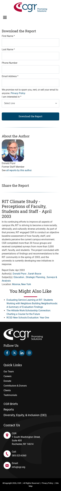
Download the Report (30, 116)
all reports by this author (18, 170)
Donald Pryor (19, 273)
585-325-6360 (19, 455)
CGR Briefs (11, 404)
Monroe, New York (21, 284)
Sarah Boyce (34, 273)
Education (19, 277)
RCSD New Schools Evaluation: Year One (28, 317)
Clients (7, 390)
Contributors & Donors (15, 385)
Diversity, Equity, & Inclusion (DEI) (25, 415)
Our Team (9, 371)
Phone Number (9, 62)
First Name (8, 36)
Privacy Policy (18, 93)
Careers (7, 376)
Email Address (10, 76)
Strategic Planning (35, 277)
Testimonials (10, 395)
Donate (7, 381)
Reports (9, 409)
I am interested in (11, 96)
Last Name (8, 49)
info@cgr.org (18, 467)
